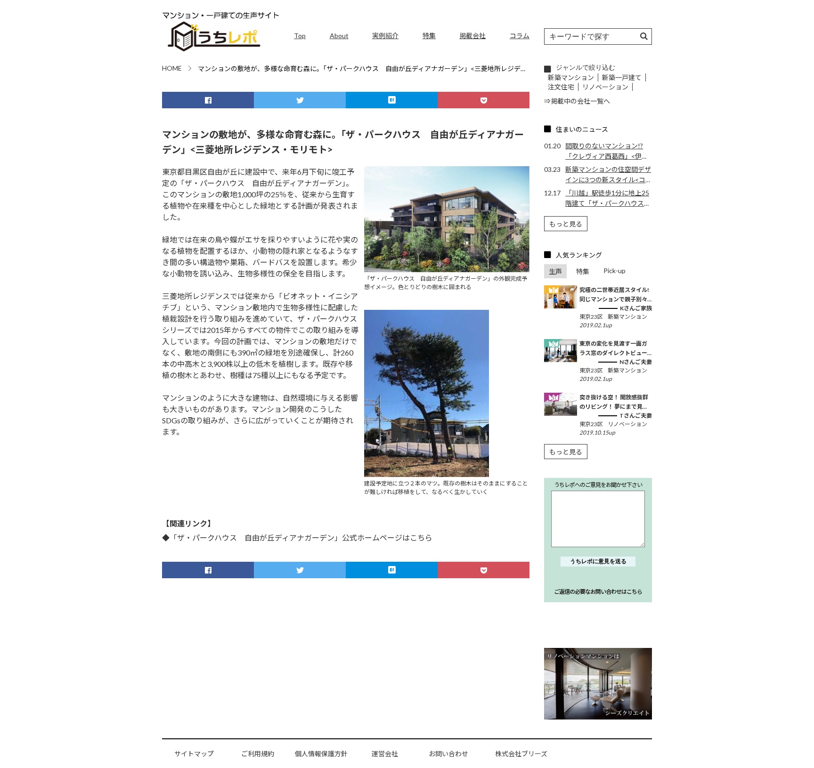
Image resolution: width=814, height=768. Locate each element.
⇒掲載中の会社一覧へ (577, 101)
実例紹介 (385, 36)
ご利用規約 (257, 754)
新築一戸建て (622, 77)
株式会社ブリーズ (521, 754)
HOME (172, 68)
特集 (429, 36)
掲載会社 (472, 36)
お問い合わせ (448, 754)
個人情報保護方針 (321, 754)
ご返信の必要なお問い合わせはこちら (598, 591)
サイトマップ (194, 754)
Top (300, 36)
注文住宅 (561, 87)
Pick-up (614, 271)
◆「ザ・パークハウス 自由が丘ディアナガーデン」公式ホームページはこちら (297, 537)
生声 (555, 271)
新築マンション (571, 77)
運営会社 (385, 754)
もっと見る (565, 224)
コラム (519, 36)
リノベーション (605, 87)
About (339, 36)
